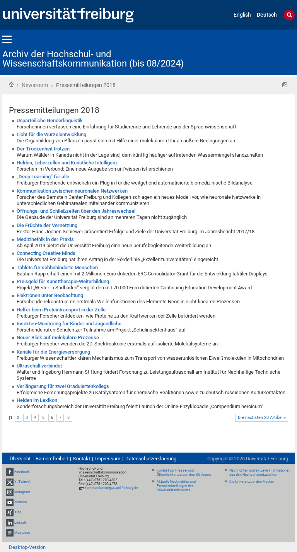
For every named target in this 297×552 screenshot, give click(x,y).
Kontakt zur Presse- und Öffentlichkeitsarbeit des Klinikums (184, 472)
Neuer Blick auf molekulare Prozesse (58, 337)
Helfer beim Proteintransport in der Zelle (61, 310)
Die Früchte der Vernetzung (47, 225)
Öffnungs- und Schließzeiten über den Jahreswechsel (76, 211)
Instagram (22, 492)
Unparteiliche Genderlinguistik (50, 120)
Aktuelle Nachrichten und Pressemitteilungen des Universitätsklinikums (176, 486)
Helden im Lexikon (37, 400)
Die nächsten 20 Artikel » (262, 417)
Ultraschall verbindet (39, 366)
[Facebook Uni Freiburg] (10, 472)
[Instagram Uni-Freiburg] (10, 492)
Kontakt (81, 458)
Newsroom (35, 85)
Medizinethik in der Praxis (45, 239)
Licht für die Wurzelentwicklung (51, 134)
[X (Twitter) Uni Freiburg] (10, 482)
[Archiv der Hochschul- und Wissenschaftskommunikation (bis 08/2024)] (257, 52)
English (242, 15)
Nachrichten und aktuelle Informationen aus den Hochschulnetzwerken (259, 472)
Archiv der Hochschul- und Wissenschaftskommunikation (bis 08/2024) (93, 59)
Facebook (22, 472)
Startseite (11, 84)
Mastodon (22, 533)
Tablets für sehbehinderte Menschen (57, 267)
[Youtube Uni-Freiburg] (10, 502)
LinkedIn (20, 523)
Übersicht (20, 458)
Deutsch (267, 15)
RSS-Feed (285, 85)
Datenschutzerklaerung (150, 458)
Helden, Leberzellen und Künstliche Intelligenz (67, 163)
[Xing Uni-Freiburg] (10, 512)
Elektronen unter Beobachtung (50, 295)
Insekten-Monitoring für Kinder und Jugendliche (69, 323)
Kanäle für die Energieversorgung (53, 352)
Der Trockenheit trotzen (43, 149)
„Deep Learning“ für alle (43, 176)
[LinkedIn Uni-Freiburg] (10, 523)
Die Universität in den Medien (251, 482)
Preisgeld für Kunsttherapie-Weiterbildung (63, 281)
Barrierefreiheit (52, 458)
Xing (17, 512)
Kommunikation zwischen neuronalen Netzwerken (72, 191)
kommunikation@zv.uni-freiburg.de (111, 488)
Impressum (107, 458)
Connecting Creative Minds (46, 253)
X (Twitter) (22, 482)
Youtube (20, 502)
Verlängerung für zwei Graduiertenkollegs (63, 386)
